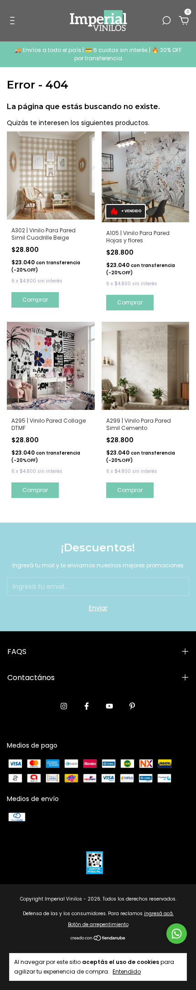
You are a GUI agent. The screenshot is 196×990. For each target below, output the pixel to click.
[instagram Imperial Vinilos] (63, 706)
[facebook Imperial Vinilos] (86, 706)
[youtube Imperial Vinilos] (109, 706)
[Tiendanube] (98, 938)
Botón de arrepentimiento (98, 924)
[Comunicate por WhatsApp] (176, 933)
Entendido (127, 971)
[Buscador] (166, 21)
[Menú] (14, 21)
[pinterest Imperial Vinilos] (132, 706)
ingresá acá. (159, 913)
